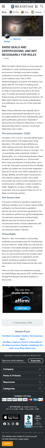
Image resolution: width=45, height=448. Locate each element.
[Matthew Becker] (7, 39)
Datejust (38, 12)
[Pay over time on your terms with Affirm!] (22, 299)
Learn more (23, 439)
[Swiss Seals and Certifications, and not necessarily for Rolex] (22, 26)
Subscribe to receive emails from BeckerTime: (22, 355)
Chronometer (20, 322)
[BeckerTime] (22, 6)
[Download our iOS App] (11, 417)
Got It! (7, 443)
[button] (3, 6)
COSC (29, 322)
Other (6, 58)
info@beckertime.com (30, 407)
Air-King (16, 12)
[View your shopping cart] (36, 6)
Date (26, 12)
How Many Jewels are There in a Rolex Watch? (22, 342)
